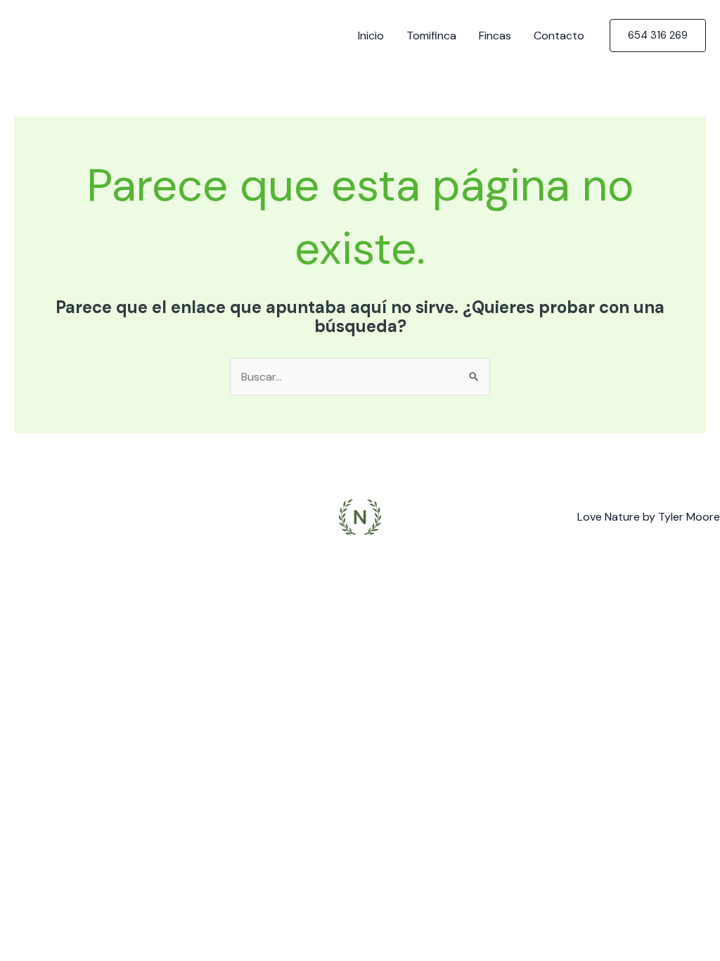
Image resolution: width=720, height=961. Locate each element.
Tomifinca (431, 35)
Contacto (559, 35)
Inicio (371, 35)
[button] (658, 35)
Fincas (495, 35)
